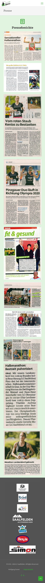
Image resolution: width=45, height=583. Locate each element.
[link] (22, 46)
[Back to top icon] (40, 578)
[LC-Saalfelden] (6, 2)
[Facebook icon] (21, 575)
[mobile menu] (42, 3)
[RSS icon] (23, 575)
